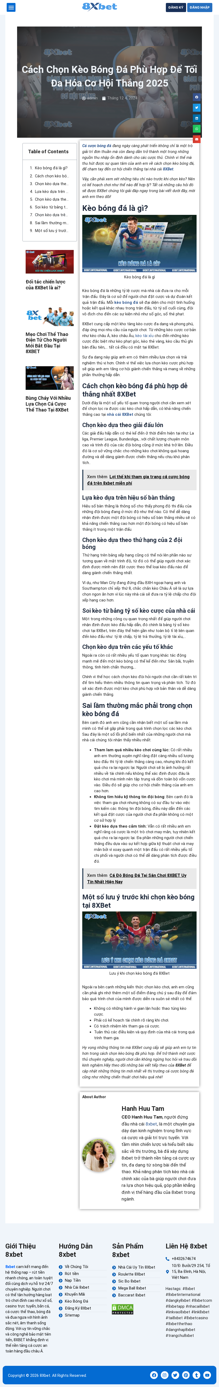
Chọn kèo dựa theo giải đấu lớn (52, 183)
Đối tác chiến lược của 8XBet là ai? (45, 284)
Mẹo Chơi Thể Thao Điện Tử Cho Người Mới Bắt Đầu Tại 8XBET (47, 342)
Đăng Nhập (200, 7)
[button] (11, 7)
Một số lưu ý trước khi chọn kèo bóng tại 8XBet (52, 230)
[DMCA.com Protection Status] (122, 1309)
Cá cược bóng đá (96, 145)
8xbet (151, 1124)
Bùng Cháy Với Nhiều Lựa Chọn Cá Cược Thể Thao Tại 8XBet (48, 403)
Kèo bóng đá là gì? (51, 168)
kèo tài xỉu (144, 335)
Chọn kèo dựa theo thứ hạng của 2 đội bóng (52, 199)
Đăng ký (176, 7)
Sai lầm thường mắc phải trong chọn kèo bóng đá (52, 222)
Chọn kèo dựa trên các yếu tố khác (52, 214)
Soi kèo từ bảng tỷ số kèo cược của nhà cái (52, 207)
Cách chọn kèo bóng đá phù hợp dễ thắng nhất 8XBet (52, 176)
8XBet (168, 169)
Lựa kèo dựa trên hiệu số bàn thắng (52, 191)
